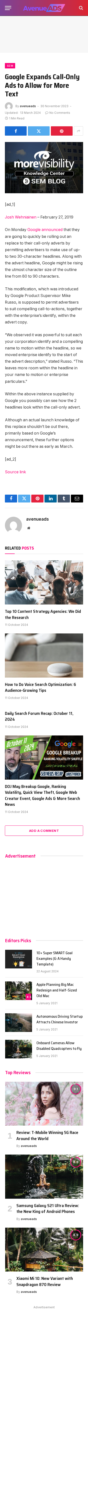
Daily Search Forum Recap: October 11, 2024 (39, 716)
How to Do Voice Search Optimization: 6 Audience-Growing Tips (40, 687)
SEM (10, 65)
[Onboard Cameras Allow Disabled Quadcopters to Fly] (18, 1049)
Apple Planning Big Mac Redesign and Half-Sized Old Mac (56, 990)
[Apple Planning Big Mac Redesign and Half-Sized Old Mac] (18, 990)
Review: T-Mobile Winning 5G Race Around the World (47, 1135)
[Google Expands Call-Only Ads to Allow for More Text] (44, 167)
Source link (15, 472)
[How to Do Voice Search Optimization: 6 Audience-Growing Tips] (44, 655)
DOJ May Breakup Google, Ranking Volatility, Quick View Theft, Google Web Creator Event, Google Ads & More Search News (42, 795)
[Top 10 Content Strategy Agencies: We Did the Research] (44, 582)
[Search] (80, 7)
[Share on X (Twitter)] (39, 131)
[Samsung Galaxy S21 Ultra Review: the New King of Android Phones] (44, 1176)
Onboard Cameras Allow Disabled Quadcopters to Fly (59, 1046)
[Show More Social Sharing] (78, 131)
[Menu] (8, 7)
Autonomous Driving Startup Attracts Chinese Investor (59, 1019)
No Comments (59, 113)
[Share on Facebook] (16, 131)
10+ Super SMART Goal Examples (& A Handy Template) (54, 958)
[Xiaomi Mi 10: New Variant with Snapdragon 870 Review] (44, 1250)
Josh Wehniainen (20, 217)
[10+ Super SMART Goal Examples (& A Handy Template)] (18, 959)
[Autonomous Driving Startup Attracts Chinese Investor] (18, 1022)
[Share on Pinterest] (62, 131)
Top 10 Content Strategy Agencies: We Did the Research (43, 614)
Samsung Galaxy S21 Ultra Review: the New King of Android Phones (47, 1208)
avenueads (28, 106)
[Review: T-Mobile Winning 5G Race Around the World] (44, 1104)
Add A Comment (44, 831)
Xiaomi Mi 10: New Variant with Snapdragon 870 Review (44, 1281)
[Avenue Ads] (44, 8)
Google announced (45, 229)
